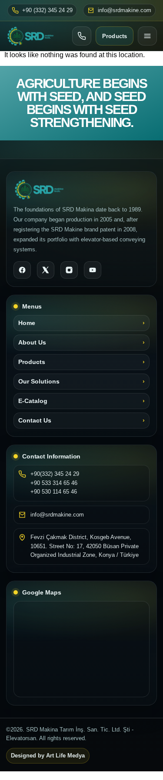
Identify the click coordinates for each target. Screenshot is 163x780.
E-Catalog (32, 401)
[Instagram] (69, 270)
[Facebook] (22, 270)
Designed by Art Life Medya (48, 756)
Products (114, 36)
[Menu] (147, 36)
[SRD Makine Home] (30, 36)
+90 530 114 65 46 (53, 491)
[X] (45, 270)
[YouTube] (92, 270)
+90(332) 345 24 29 (54, 474)
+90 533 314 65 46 (53, 483)
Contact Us (34, 420)
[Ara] (81, 36)
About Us (32, 342)
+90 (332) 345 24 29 (47, 10)
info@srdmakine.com (124, 10)
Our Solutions (39, 381)
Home (26, 323)
